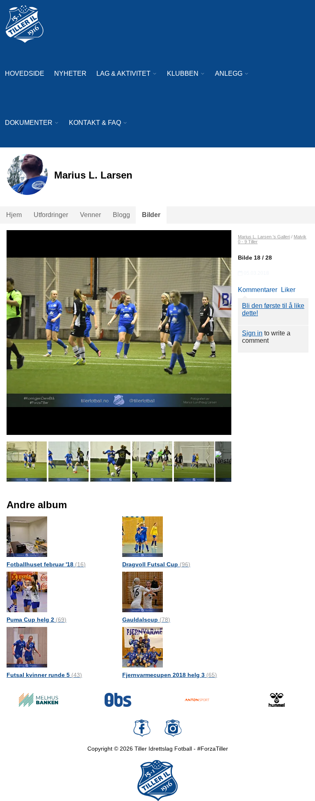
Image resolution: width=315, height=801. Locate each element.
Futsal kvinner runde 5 (44, 675)
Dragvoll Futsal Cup (156, 564)
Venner (90, 214)
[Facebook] (142, 728)
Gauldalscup (146, 619)
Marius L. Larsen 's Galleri (264, 236)
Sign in (252, 333)
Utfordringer (51, 214)
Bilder (151, 214)
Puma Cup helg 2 (36, 619)
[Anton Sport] (197, 700)
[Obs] (118, 700)
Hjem (14, 214)
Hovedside (24, 73)
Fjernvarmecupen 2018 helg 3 (169, 675)
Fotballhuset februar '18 (46, 564)
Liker (288, 289)
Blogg (121, 214)
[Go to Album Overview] (27, 536)
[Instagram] (173, 728)
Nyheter (70, 73)
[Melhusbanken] (38, 700)
